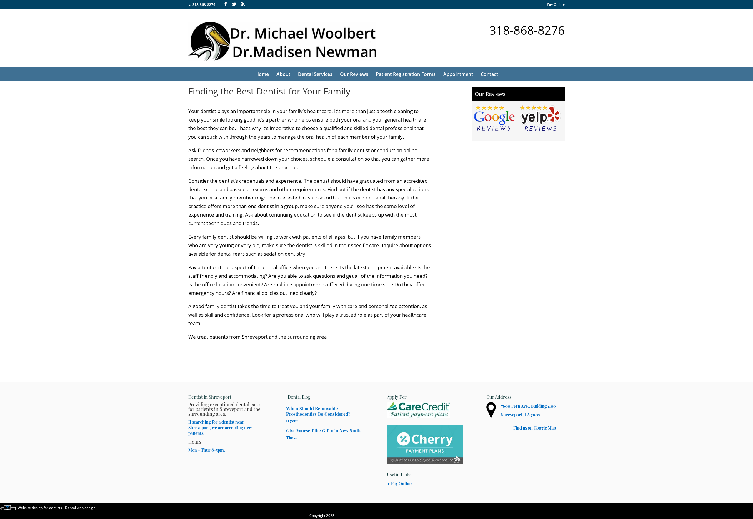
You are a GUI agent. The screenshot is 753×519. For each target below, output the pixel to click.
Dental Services (315, 74)
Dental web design (80, 507)
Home (262, 74)
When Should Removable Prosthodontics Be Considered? (318, 411)
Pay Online (556, 5)
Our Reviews (354, 74)
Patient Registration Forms (406, 74)
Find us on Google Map (534, 428)
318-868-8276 (203, 4)
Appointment (458, 74)
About (283, 74)
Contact (489, 74)
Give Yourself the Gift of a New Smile (324, 430)
